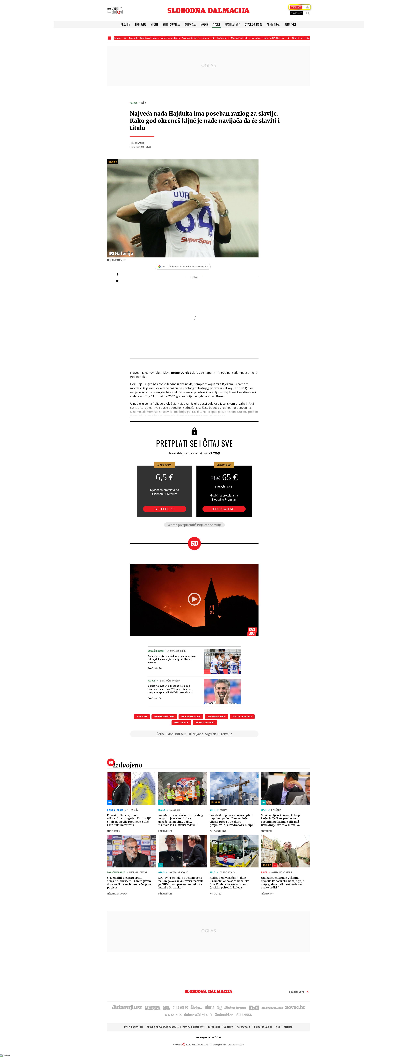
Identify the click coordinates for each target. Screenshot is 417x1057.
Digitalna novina (263, 1027)
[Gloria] (210, 1007)
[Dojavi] (115, 11)
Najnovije (140, 24)
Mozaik (204, 24)
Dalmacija (190, 24)
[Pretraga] (308, 13)
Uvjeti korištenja (133, 1027)
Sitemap (288, 1027)
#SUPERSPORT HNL (164, 716)
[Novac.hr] (295, 1007)
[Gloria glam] (219, 1007)
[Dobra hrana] (235, 1007)
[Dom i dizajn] (254, 1007)
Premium (125, 24)
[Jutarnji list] (127, 1007)
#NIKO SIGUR (181, 722)
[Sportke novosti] (166, 1007)
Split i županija (171, 24)
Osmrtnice (290, 24)
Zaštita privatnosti (193, 1027)
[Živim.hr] (196, 1007)
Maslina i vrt (232, 24)
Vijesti (154, 24)
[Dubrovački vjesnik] (198, 1014)
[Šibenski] (244, 1014)
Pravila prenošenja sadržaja (163, 1027)
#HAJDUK (142, 716)
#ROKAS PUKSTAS (242, 716)
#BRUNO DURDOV (191, 716)
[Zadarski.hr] (224, 1014)
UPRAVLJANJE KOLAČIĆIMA (208, 1037)
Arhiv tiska (273, 24)
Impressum (214, 1027)
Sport (216, 24)
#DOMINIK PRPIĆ (216, 716)
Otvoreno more (253, 24)
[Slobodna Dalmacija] (208, 10)
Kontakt (228, 1027)
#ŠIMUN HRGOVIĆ (204, 722)
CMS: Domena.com (236, 1044)
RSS (278, 1027)
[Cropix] (173, 1014)
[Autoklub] (272, 1007)
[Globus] (180, 1007)
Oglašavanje (243, 1027)
